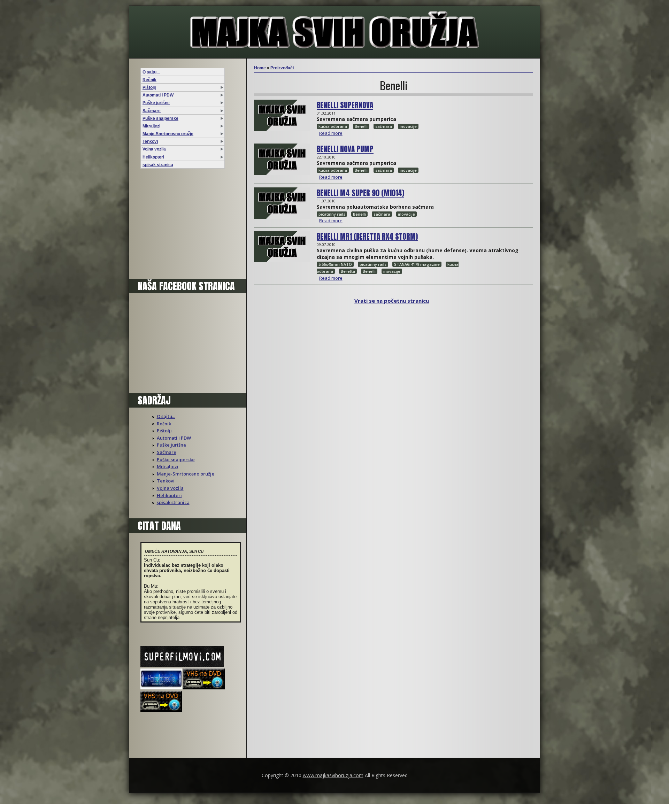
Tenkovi (150, 141)
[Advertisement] (184, 225)
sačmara (383, 126)
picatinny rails (331, 214)
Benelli (361, 126)
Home (260, 67)
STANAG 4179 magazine (417, 264)
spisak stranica (158, 164)
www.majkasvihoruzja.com (333, 775)
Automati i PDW (158, 95)
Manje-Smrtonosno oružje (168, 133)
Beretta (348, 271)
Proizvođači (282, 67)
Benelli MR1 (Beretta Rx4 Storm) (367, 236)
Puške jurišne (156, 102)
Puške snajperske (160, 118)
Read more (331, 133)
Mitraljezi (151, 126)
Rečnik (149, 79)
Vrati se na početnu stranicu (391, 300)
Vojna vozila (154, 149)
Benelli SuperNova (345, 105)
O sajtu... (151, 72)
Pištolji (149, 87)
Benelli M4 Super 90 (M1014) (360, 193)
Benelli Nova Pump (345, 149)
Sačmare (152, 110)
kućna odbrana (332, 126)
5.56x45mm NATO (335, 264)
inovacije (408, 126)
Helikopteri (153, 157)
